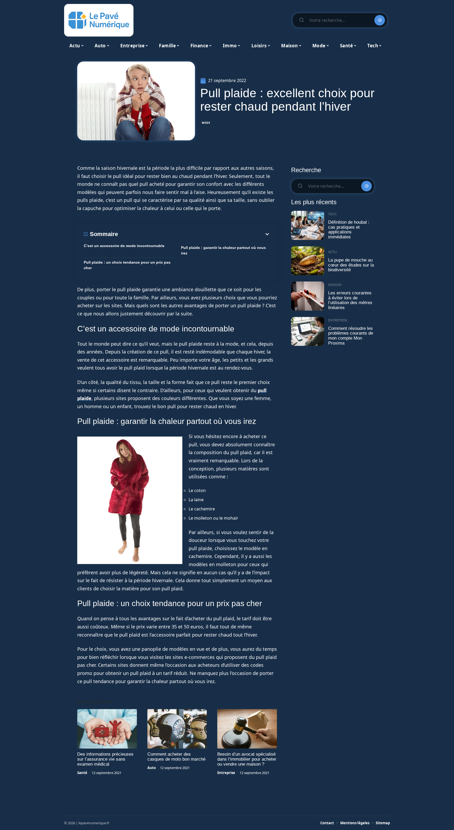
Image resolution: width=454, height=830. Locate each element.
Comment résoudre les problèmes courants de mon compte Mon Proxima (350, 336)
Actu (332, 251)
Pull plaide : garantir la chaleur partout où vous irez (223, 250)
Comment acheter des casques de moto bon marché (176, 757)
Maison (335, 284)
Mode (206, 123)
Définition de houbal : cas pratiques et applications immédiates (348, 229)
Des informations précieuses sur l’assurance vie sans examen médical (105, 759)
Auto (151, 767)
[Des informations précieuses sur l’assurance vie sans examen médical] (107, 729)
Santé (82, 772)
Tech (332, 214)
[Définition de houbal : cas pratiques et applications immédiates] (307, 225)
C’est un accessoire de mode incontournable (124, 246)
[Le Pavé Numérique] (98, 20)
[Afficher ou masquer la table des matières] (194, 234)
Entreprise (226, 772)
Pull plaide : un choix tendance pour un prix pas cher (127, 265)
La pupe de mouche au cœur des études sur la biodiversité (351, 265)
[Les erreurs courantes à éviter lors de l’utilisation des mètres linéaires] (307, 296)
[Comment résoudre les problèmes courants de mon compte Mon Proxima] (307, 331)
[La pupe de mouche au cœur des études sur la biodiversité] (307, 260)
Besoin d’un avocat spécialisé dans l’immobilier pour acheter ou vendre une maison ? (246, 759)
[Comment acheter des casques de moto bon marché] (177, 729)
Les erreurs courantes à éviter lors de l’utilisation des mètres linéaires (350, 300)
